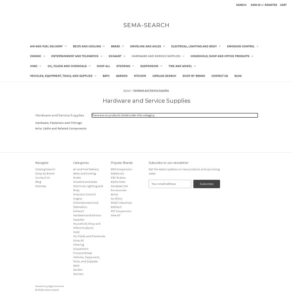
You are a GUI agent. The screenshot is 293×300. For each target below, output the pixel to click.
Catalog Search (164, 76)
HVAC (33, 66)
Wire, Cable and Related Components (61, 128)
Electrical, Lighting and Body (194, 46)
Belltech (116, 207)
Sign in (255, 5)
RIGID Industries (121, 203)
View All (115, 215)
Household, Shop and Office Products (220, 56)
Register (271, 5)
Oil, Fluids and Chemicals (67, 66)
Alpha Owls (118, 182)
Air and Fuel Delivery (46, 46)
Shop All (103, 66)
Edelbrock (117, 173)
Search (241, 5)
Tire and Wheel (180, 66)
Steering (123, 66)
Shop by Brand (194, 76)
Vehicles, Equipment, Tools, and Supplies (61, 76)
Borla (114, 194)
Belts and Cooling (87, 46)
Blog (238, 76)
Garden (122, 76)
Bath (106, 76)
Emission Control (241, 46)
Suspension (149, 66)
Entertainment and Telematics (74, 56)
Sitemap (40, 186)
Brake (115, 46)
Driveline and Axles (145, 46)
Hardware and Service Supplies (156, 56)
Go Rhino (116, 198)
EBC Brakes (118, 177)
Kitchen (140, 76)
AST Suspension (121, 211)
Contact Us (219, 76)
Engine (35, 56)
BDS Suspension (121, 169)
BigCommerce (56, 286)
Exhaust (115, 56)
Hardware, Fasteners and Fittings (58, 123)
